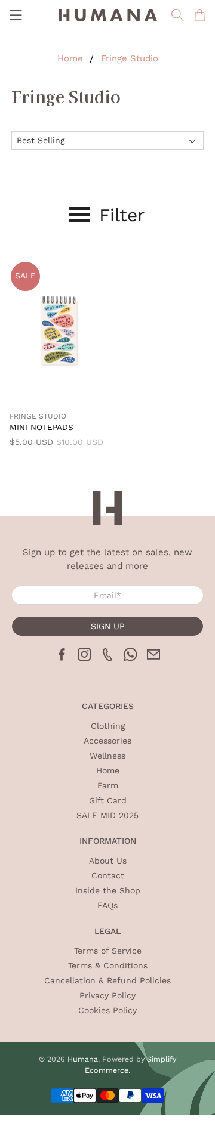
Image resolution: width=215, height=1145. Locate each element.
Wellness (107, 755)
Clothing (108, 726)
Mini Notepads (41, 427)
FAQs (107, 905)
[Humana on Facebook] (62, 658)
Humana (82, 1058)
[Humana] (107, 15)
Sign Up (108, 626)
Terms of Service (108, 950)
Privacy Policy (107, 995)
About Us (108, 860)
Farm (107, 785)
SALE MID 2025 (107, 815)
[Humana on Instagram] (84, 658)
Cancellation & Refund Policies (107, 980)
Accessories (107, 740)
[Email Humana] (154, 658)
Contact (107, 875)
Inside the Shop (107, 890)
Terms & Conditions (108, 965)
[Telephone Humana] (108, 658)
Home (70, 58)
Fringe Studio (129, 58)
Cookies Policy (107, 1010)
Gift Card (108, 800)
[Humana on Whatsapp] (130, 658)
